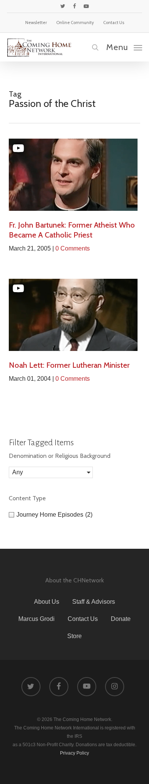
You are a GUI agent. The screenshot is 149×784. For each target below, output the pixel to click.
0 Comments (72, 248)
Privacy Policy (74, 753)
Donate (121, 619)
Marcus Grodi (36, 619)
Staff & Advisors (93, 601)
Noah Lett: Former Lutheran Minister (69, 365)
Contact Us (83, 619)
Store (74, 636)
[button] (124, 47)
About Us (46, 601)
